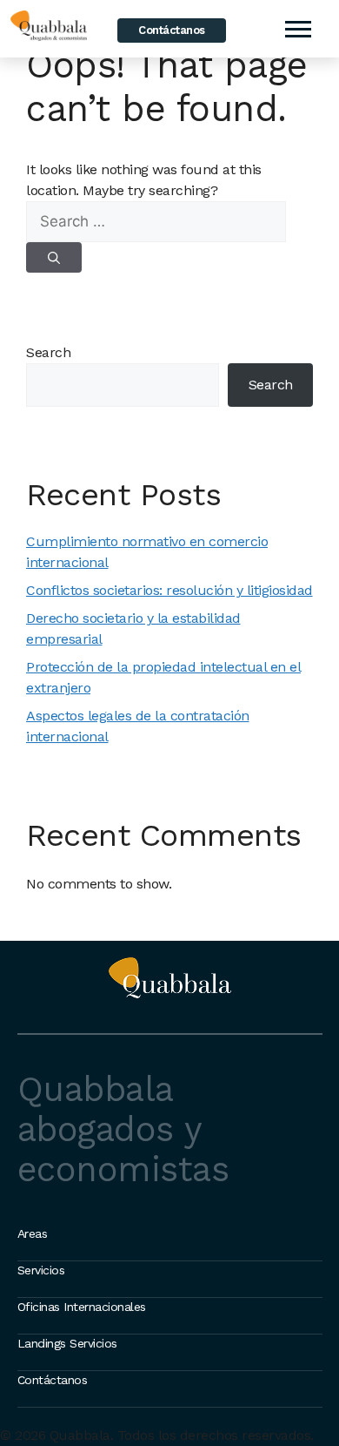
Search (48, 352)
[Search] (54, 257)
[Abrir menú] (297, 28)
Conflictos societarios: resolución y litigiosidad (169, 590)
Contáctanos (171, 30)
